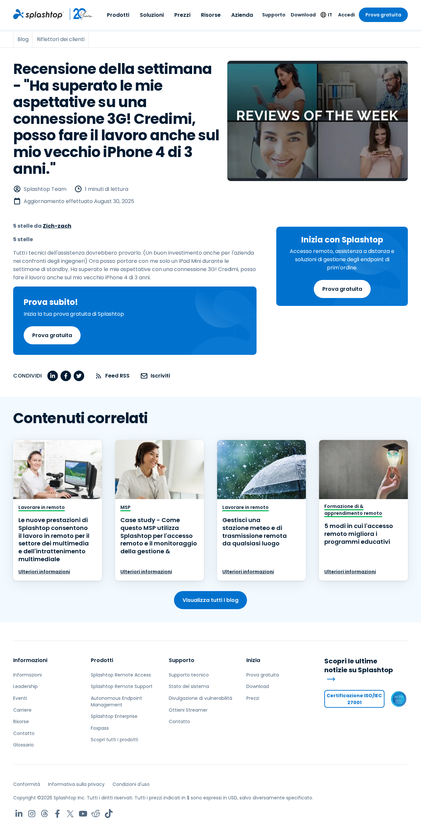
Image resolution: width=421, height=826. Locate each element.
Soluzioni (152, 15)
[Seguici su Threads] (44, 813)
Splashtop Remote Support (122, 686)
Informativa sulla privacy (76, 784)
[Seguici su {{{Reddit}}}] (96, 813)
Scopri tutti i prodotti (114, 739)
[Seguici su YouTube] (83, 813)
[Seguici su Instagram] (31, 813)
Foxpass (100, 728)
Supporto (273, 14)
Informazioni (30, 660)
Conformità (26, 784)
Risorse (211, 15)
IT (330, 14)
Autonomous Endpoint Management (116, 701)
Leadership (25, 686)
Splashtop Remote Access (121, 675)
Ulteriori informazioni (44, 571)
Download (303, 14)
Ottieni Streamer (188, 710)
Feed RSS (117, 375)
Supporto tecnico (189, 675)
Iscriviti (160, 375)
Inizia (253, 660)
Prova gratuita (383, 14)
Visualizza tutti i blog (210, 600)
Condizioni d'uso (131, 784)
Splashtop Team (45, 189)
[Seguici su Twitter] (70, 813)
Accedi (346, 14)
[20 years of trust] (78, 14)
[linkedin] (52, 376)
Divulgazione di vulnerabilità (200, 698)
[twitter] (79, 376)
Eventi (20, 698)
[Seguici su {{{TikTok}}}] (108, 813)
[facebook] (66, 376)
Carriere (22, 710)
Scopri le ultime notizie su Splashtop (358, 666)
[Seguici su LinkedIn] (19, 813)
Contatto (24, 733)
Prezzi (182, 15)
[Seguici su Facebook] (57, 813)
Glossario (23, 745)
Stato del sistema (189, 686)
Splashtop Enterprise (114, 716)
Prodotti (118, 15)
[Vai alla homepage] (38, 14)
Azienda (242, 15)
